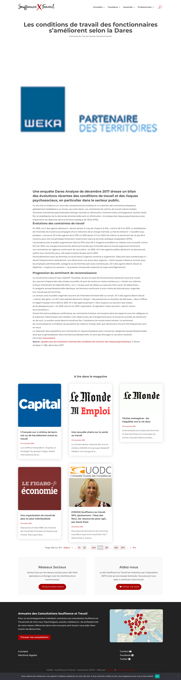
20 (84, 547)
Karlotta (110, 670)
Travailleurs (113, 7)
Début (67, 547)
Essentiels (128, 7)
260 (116, 547)
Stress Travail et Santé (101, 36)
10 (79, 547)
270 (123, 547)
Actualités (97, 7)
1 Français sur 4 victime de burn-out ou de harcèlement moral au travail (39, 435)
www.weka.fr (48, 338)
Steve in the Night (125, 670)
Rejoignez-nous (54, 587)
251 (106, 547)
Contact (124, 651)
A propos (23, 651)
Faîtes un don (130, 587)
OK (157, 676)
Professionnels (145, 7)
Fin (134, 547)
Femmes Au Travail (79, 36)
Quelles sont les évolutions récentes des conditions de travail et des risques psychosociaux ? (87, 341)
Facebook (125, 655)
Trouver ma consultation (34, 637)
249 (94, 547)
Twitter (124, 659)
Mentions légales (27, 655)
